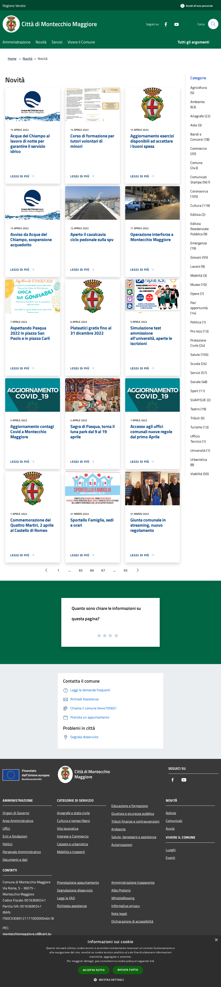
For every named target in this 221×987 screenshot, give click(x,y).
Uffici (6, 828)
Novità (27, 58)
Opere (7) (197, 293)
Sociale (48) (198, 381)
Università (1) (200, 450)
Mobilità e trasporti (71, 851)
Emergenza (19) (198, 245)
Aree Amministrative (18, 820)
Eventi (170, 857)
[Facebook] (164, 24)
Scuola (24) (198, 363)
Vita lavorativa (67, 828)
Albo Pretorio (121, 890)
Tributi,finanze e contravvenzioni (135, 821)
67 (103, 570)
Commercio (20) (198, 151)
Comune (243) (196, 165)
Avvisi (170, 828)
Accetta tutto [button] (94, 970)
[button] (110, 979)
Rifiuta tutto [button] (128, 970)
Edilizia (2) (197, 214)
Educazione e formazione (129, 805)
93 (126, 570)
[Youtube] (174, 24)
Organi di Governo (16, 812)
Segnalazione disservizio (75, 890)
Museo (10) (198, 284)
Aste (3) (196, 125)
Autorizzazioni (121, 844)
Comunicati (174, 820)
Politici (8, 844)
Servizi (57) (198, 372)
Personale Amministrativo (22, 851)
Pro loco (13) (199, 331)
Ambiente (118, 829)
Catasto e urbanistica (72, 844)
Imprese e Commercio (72, 836)
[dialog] (110, 961)
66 (92, 570)
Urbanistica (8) (198, 462)
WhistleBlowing (122, 898)
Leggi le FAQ (66, 898)
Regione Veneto (14, 5)
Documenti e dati (15, 859)
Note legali (119, 913)
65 (81, 570)
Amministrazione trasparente (133, 882)
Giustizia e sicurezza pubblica (132, 813)
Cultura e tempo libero (73, 820)
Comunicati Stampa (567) (200, 179)
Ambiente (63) (197, 104)
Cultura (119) (200, 205)
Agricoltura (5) (198, 90)
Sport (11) (197, 390)
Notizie (171, 812)
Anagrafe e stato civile (73, 812)
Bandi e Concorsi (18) (199, 137)
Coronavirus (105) (199, 194)
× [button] (216, 940)
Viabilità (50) (199, 473)
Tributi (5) (197, 418)
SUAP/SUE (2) (200, 399)
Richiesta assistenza (72, 905)
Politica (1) (198, 322)
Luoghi (171, 849)
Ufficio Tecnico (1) (198, 439)
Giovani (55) (199, 257)
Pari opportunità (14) (199, 308)
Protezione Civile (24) (198, 343)
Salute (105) (199, 354)
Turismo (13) (199, 427)
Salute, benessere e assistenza (133, 836)
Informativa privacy (125, 905)
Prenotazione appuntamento (78, 882)
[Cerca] (213, 24)
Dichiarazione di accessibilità (132, 921)
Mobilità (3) (198, 275)
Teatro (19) (198, 409)
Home (12, 58)
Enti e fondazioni (15, 836)
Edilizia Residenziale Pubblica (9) (199, 229)
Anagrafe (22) (200, 116)
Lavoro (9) (197, 266)
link (152, 961)
